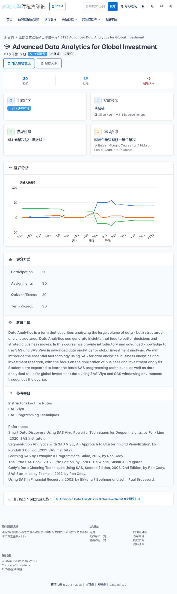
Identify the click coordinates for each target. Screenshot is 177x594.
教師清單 (138, 544)
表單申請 (138, 536)
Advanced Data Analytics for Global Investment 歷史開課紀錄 (100, 499)
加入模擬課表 (21, 63)
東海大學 (56, 584)
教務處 (101, 584)
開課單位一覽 (97, 536)
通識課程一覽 (97, 540)
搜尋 (112, 6)
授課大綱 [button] (51, 63)
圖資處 (90, 584)
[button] (69, 19)
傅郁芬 (99, 108)
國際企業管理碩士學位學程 (38, 37)
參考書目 (23, 393)
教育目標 (23, 322)
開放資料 (138, 540)
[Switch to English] (152, 6)
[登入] (143, 6)
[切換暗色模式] (170, 6)
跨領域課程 (140, 532)
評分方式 (23, 259)
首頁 (10, 37)
